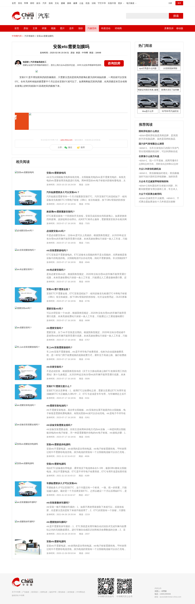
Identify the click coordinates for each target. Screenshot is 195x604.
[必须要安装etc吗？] (28, 230)
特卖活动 (105, 28)
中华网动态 (81, 592)
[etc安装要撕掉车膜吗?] (28, 502)
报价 (80, 28)
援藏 (63, 3)
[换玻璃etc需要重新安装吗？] (28, 211)
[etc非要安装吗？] (28, 366)
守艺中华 (102, 3)
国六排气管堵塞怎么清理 (151, 144)
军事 (26, 3)
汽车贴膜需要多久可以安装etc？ (63, 192)
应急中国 (112, 3)
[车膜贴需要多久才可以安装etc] (28, 483)
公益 (81, 3)
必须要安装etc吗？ (56, 231)
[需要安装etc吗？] (28, 308)
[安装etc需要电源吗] (28, 463)
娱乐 (38, 3)
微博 (83, 147)
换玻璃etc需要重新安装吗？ (61, 211)
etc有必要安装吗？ (56, 270)
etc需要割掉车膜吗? (57, 522)
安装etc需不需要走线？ (58, 289)
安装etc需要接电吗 (56, 173)
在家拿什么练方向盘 (149, 156)
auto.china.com (66, 140)
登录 (179, 3)
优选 (88, 3)
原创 (26, 28)
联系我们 (35, 592)
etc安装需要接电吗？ (57, 250)
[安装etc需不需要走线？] (28, 289)
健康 (75, 3)
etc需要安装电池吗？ (57, 405)
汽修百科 (92, 28)
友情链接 (71, 592)
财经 (32, 3)
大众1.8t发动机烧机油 (150, 169)
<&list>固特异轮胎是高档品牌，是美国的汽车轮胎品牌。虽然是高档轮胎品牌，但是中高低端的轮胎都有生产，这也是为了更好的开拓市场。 (158, 137)
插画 (69, 3)
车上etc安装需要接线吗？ (60, 347)
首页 (14, 3)
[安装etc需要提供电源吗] (28, 444)
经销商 (118, 28)
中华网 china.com (24, 15)
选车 (71, 28)
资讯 (20, 3)
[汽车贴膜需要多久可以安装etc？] (28, 192)
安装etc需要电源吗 (56, 464)
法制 (94, 3)
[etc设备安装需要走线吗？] (28, 424)
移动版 (179, 28)
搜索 (176, 15)
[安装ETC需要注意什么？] (28, 386)
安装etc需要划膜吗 (45, 36)
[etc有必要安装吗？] (28, 269)
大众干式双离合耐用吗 (150, 194)
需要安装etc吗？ (55, 308)
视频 (53, 28)
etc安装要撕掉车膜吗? (58, 502)
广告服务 (26, 592)
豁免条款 (62, 592)
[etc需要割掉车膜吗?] (28, 521)
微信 (70, 147)
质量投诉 (168, 28)
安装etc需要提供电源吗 (58, 444)
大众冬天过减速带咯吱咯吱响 (153, 181)
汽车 (45, 3)
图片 (62, 28)
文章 (35, 28)
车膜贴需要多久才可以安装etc (62, 483)
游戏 (51, 3)
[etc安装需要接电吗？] (28, 250)
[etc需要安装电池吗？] (28, 405)
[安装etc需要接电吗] (28, 172)
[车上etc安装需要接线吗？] (28, 347)
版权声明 (53, 592)
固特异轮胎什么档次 (149, 131)
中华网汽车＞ (18, 36)
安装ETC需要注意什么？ (59, 386)
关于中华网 (16, 592)
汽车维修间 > (30, 36)
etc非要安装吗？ (55, 367)
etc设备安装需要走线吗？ (60, 425)
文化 (57, 3)
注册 (170, 3)
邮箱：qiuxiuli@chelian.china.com (168, 597)
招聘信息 (44, 592)
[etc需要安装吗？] (28, 327)
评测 (44, 28)
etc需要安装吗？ (55, 328)
